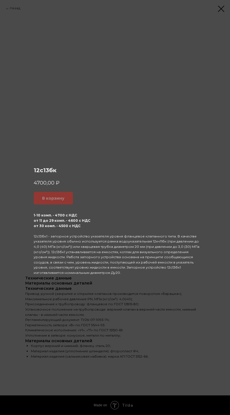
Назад (15, 8)
